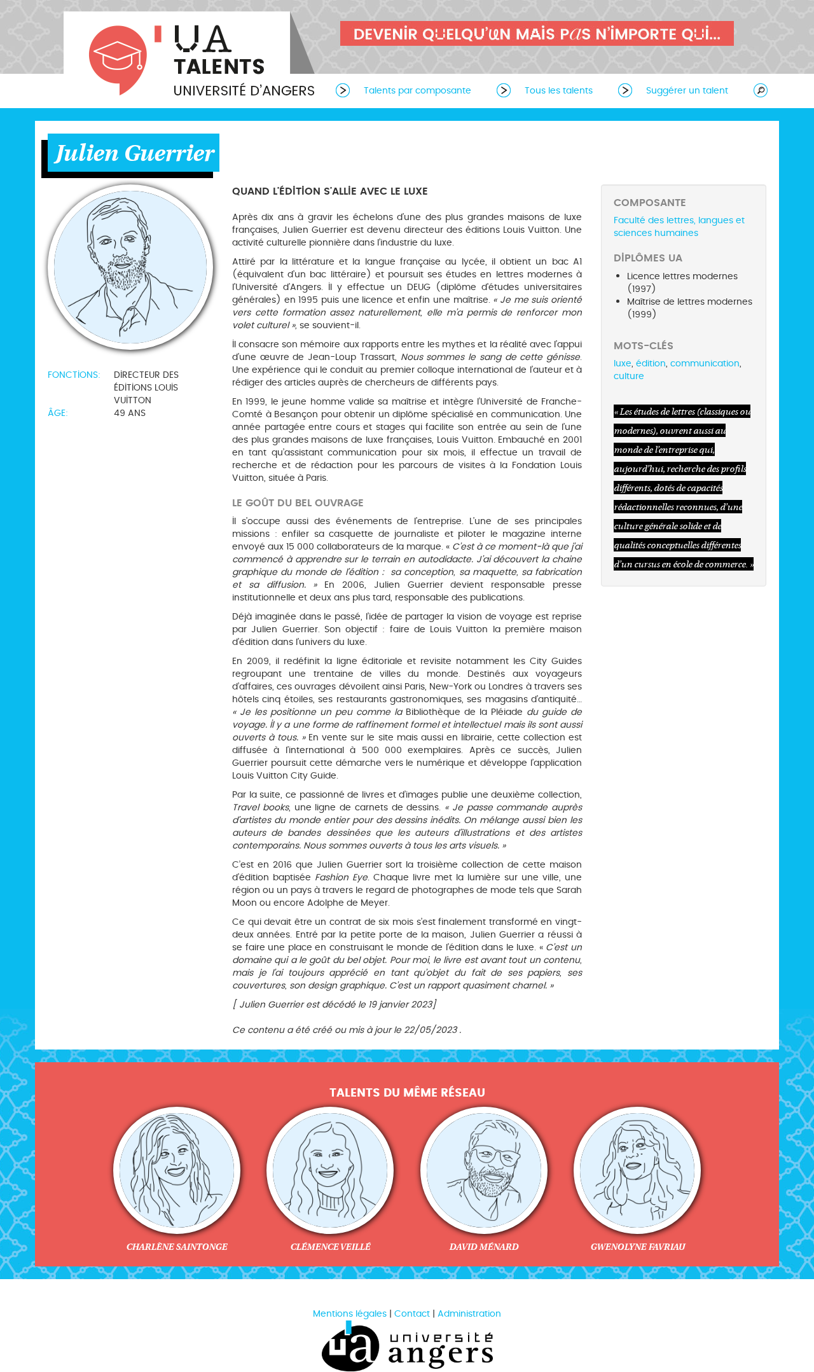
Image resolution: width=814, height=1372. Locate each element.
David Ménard (483, 1247)
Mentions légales (350, 1313)
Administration (469, 1313)
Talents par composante (417, 90)
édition (651, 363)
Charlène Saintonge (176, 1247)
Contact (412, 1313)
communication (705, 363)
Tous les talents (559, 90)
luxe (622, 363)
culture (629, 376)
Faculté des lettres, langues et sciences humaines (679, 227)
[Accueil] (191, 55)
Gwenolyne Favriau (637, 1247)
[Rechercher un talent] (754, 89)
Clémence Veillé (330, 1247)
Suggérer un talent (687, 90)
